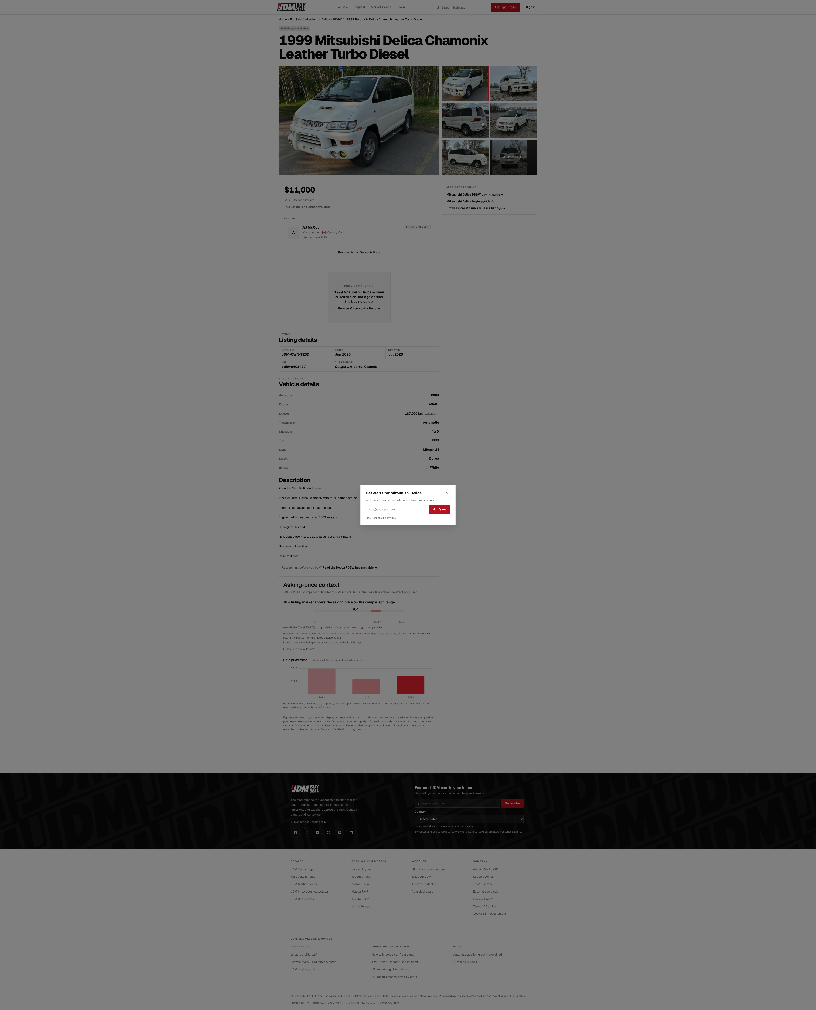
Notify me (439, 509)
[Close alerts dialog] (447, 493)
